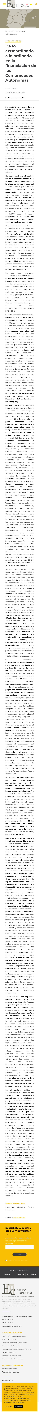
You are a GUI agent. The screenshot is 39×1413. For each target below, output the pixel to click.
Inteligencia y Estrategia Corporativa (15, 1336)
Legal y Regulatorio (9, 1352)
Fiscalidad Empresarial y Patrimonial (14, 1342)
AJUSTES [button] (8, 1406)
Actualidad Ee (7, 1380)
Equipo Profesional (9, 1369)
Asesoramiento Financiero (11, 1346)
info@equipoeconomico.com (12, 1326)
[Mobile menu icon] (4, 4)
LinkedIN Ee (19, 1274)
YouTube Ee (31, 1274)
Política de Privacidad (20, 1260)
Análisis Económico (9, 1339)
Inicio (7, 31)
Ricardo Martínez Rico (17, 98)
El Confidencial (18, 1217)
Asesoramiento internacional (12, 1359)
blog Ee (10, 1231)
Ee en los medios (15, 31)
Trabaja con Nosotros (10, 1372)
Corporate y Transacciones (11, 1355)
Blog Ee (7, 1274)
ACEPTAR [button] (18, 1406)
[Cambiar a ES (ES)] (31, 4)
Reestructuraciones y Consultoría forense (16, 1349)
